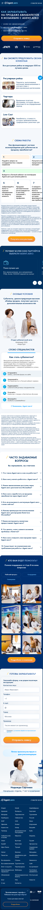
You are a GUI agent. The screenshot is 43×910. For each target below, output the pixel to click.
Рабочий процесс (11, 574)
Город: (5, 712)
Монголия (18, 844)
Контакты (18, 883)
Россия (31, 818)
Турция (17, 847)
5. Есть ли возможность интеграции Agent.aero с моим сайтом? (20, 503)
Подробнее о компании (21, 660)
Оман (3, 840)
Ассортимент (33, 867)
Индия (3, 808)
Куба (30, 831)
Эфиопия (4, 824)
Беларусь (18, 811)
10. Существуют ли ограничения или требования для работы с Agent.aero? (17, 547)
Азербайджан (34, 808)
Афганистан (33, 844)
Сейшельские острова (5, 836)
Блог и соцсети (6, 867)
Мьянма (17, 852)
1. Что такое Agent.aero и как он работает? (19, 473)
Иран (31, 821)
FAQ (16, 880)
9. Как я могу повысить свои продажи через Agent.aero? (18, 539)
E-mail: (5, 703)
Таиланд (4, 831)
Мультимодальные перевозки (7, 870)
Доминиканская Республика (20, 831)
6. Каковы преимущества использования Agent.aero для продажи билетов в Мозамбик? (17, 512)
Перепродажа (20, 867)
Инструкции (33, 875)
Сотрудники (32, 574)
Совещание (11, 579)
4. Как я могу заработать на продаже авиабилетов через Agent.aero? (16, 495)
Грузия (31, 840)
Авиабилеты (33, 855)
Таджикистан (19, 814)
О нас (3, 883)
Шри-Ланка (5, 847)
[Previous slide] (35, 283)
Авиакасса (33, 860)
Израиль (32, 836)
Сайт (30, 863)
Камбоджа (4, 818)
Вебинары (18, 870)
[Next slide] (40, 283)
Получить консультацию (21, 239)
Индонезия (33, 824)
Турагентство (19, 863)
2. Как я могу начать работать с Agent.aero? (19, 479)
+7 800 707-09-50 (36, 3)
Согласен (21, 731)
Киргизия (32, 811)
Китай (17, 808)
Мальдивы (32, 852)
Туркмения (33, 814)
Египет (17, 824)
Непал (3, 852)
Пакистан (4, 855)
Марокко (18, 836)
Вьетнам (18, 840)
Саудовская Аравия (33, 848)
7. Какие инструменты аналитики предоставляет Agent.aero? (14, 522)
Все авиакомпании (7, 863)
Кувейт (3, 844)
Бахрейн (32, 827)
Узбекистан (19, 818)
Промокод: (7, 721)
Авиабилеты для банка (20, 856)
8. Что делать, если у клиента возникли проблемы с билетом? (17, 530)
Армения (4, 811)
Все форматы (5, 860)
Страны (17, 860)
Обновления (5, 875)
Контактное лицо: (9, 685)
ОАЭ (16, 821)
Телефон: (6, 694)
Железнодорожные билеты (21, 875)
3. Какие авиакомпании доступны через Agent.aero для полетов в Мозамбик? (17, 486)
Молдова (4, 814)
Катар (17, 827)
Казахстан (4, 827)
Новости (32, 880)
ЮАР (2, 821)
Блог (2, 880)
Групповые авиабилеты (33, 870)
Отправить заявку (22, 38)
